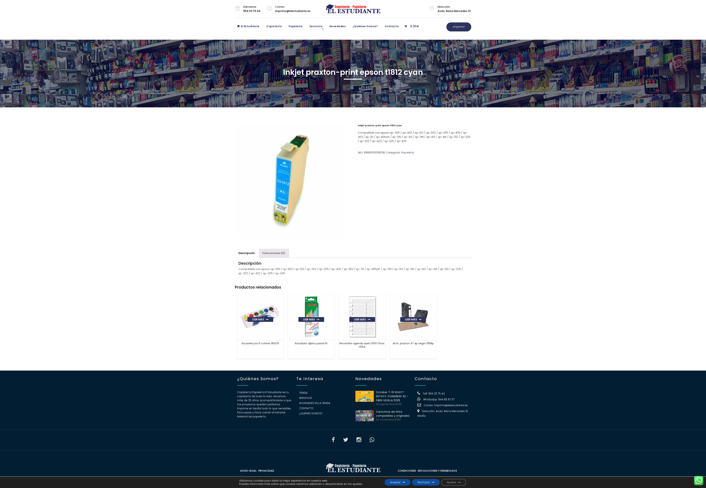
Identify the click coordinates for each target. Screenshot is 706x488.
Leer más (258, 319)
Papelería (295, 26)
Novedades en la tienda (314, 403)
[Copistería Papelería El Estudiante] (353, 9)
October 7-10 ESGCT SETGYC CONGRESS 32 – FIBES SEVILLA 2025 (392, 396)
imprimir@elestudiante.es (451, 405)
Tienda (303, 393)
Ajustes (451, 482)
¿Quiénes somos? (365, 26)
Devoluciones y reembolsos (437, 471)
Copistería (274, 26)
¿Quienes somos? (310, 413)
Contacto (391, 26)
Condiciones (407, 471)
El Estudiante (249, 26)
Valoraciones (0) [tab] (273, 253)
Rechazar (424, 482)
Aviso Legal (248, 471)
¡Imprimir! (459, 27)
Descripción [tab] (246, 253)
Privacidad (266, 471)
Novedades (337, 26)
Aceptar (395, 482)
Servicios (315, 26)
